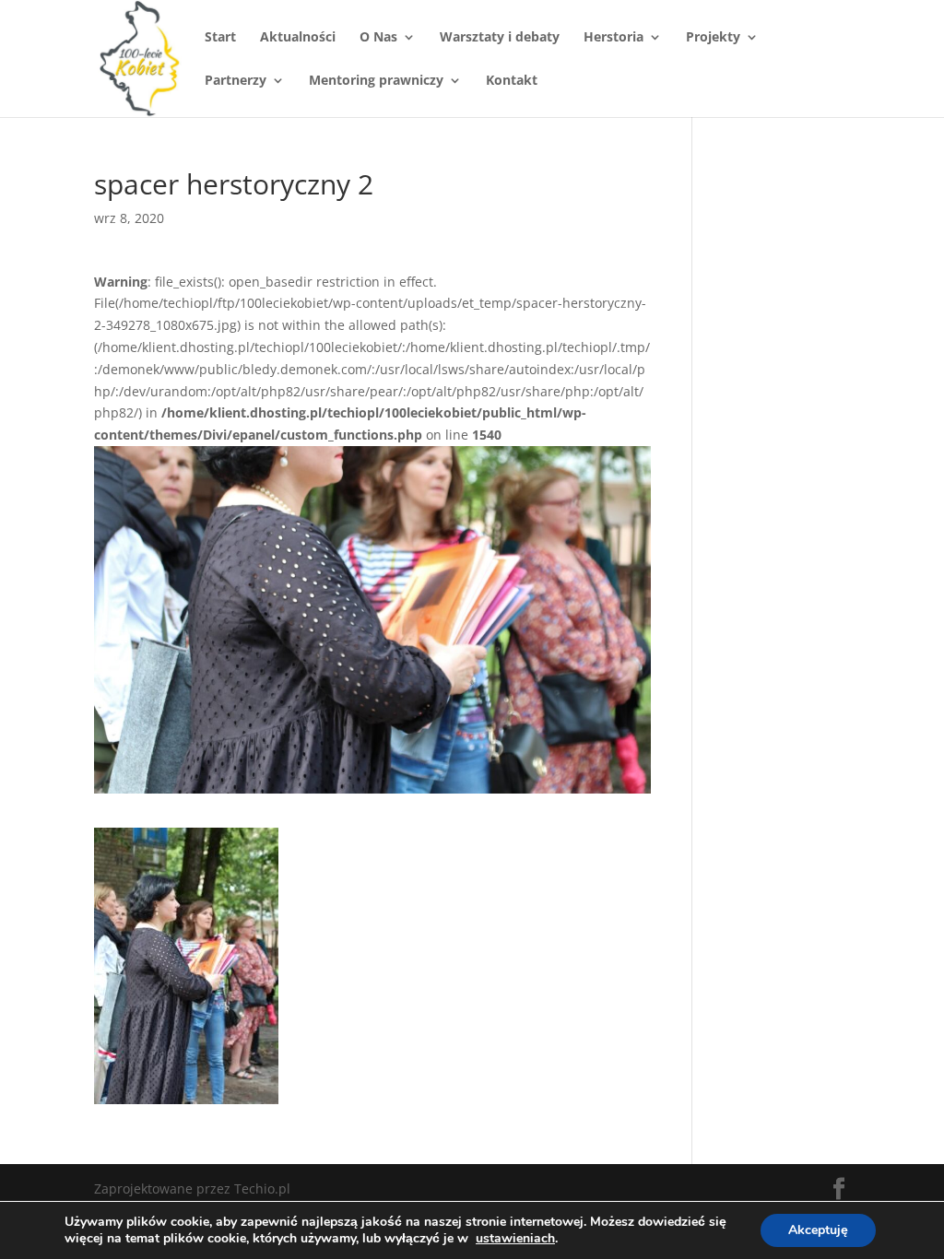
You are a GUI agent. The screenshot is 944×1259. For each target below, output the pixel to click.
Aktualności (298, 37)
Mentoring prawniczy (376, 81)
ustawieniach (515, 1238)
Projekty (713, 37)
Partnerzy (235, 81)
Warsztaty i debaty (500, 37)
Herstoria (613, 37)
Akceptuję (818, 1230)
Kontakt (511, 81)
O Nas (378, 37)
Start (220, 37)
